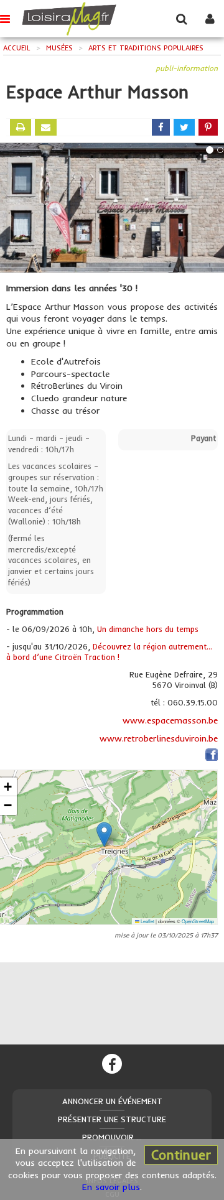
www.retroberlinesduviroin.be (159, 738)
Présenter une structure (112, 1119)
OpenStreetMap (198, 921)
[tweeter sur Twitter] (184, 127)
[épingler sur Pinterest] (208, 127)
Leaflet (146, 921)
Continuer (181, 1155)
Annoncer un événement (112, 1101)
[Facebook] (112, 1064)
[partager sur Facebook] (161, 127)
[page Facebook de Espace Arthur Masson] (211, 757)
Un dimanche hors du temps (147, 629)
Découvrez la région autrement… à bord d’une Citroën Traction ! (109, 652)
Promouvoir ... (112, 1137)
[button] (104, 834)
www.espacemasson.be (170, 720)
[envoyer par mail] (46, 127)
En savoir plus (111, 1187)
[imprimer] (20, 127)
